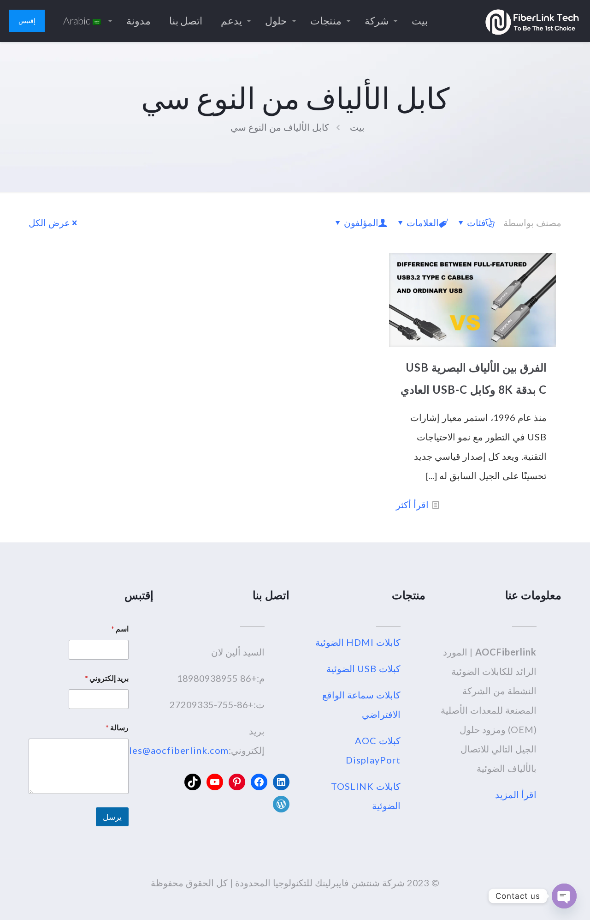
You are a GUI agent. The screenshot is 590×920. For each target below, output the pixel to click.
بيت (357, 126)
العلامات (423, 222)
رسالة (117, 727)
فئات (476, 222)
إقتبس (26, 20)
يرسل (112, 817)
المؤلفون (361, 222)
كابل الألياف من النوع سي (279, 126)
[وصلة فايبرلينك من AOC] (532, 21)
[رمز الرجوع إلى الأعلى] (545, 901)
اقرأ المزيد (516, 794)
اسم (120, 628)
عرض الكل (49, 222)
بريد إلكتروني (107, 677)
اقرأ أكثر (412, 504)
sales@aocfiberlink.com (174, 750)
